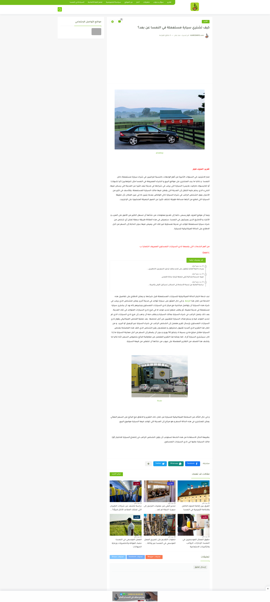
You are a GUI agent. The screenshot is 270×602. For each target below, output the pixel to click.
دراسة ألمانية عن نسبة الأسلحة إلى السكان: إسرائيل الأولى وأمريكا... (176, 285)
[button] (192, 463)
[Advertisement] (160, 59)
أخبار (138, 2)
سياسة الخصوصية (113, 2)
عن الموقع (129, 2)
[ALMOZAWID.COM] (195, 7)
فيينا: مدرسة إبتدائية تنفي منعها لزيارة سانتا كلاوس (183, 277)
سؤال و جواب (158, 2)
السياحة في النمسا (77, 2)
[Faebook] (96, 31)
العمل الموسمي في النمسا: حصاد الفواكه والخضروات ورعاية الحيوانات (127, 543)
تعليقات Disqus (118, 557)
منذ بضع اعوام (197, 266)
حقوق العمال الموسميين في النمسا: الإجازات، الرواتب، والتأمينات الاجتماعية (196, 543)
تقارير (169, 2)
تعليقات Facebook (136, 557)
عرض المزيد (116, 474)
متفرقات (146, 2)
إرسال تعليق (200, 567)
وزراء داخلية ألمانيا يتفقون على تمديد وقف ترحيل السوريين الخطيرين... (175, 269)
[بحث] (60, 9)
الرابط (188, 301)
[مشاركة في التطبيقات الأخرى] (148, 463)
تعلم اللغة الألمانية (95, 2)
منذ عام (204, 503)
